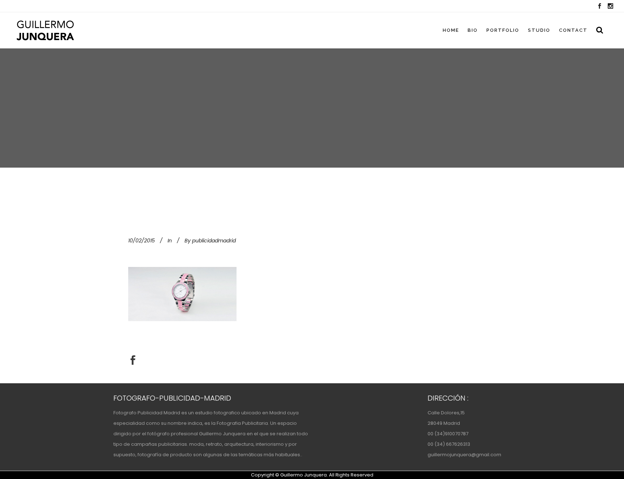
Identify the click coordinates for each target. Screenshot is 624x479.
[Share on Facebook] (133, 359)
